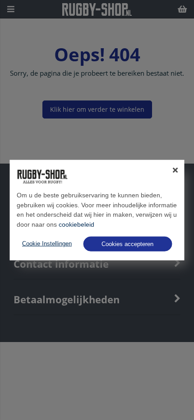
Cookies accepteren (127, 243)
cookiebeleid (76, 224)
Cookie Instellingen (47, 243)
